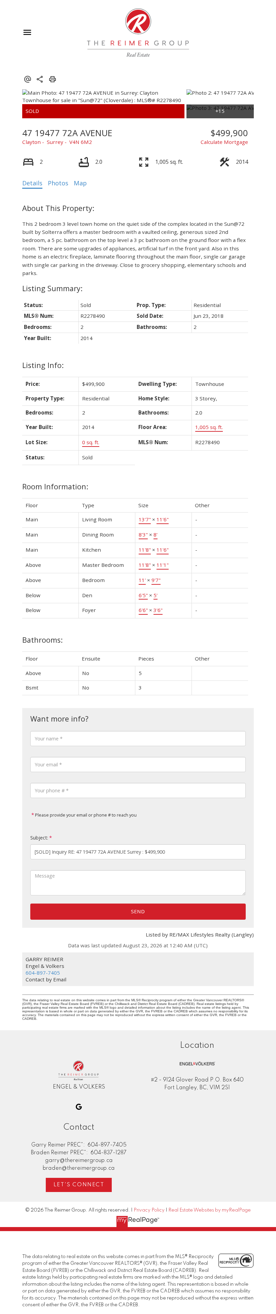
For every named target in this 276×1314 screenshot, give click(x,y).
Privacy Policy (149, 1210)
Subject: (39, 837)
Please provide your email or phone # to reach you (85, 815)
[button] (79, 1107)
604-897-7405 (43, 972)
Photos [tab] (58, 183)
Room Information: (55, 486)
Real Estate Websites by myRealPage (209, 1210)
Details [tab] (32, 183)
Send (138, 911)
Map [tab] (80, 183)
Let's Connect (79, 1185)
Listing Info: (43, 365)
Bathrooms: (42, 640)
